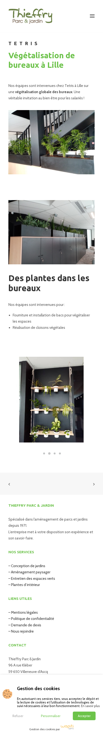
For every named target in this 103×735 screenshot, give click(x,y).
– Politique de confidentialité (31, 619)
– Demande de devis (24, 625)
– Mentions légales (23, 612)
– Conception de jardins (26, 566)
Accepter (84, 716)
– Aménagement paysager (29, 572)
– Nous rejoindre (21, 631)
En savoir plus (90, 706)
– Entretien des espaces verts (31, 578)
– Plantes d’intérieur (24, 585)
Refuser (17, 716)
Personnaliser (50, 716)
